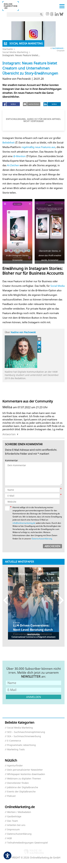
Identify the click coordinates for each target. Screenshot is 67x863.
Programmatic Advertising (21, 745)
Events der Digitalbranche (21, 791)
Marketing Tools (16, 749)
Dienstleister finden (18, 783)
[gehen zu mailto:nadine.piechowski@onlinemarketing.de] (39, 339)
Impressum (13, 829)
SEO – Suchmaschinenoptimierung (26, 732)
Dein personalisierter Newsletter (25, 770)
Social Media (57, 285)
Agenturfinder (15, 765)
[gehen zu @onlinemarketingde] (52, 15)
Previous (7, 600)
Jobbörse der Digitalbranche (22, 787)
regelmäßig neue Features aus (38, 147)
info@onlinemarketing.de (24, 523)
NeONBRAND (58, 48)
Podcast (11, 796)
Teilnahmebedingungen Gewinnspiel (27, 842)
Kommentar (11, 460)
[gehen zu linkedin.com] (57, 15)
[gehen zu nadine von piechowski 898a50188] (39, 347)
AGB (9, 838)
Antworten (9, 434)
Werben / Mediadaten (19, 812)
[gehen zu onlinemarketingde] (47, 14)
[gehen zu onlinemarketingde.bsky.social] (61, 15)
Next (60, 600)
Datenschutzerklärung (42, 538)
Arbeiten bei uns (16, 825)
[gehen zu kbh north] (39, 343)
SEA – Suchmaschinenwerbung (24, 736)
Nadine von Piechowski (23, 332)
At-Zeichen (13, 165)
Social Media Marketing (15, 52)
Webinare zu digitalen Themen (24, 778)
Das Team (12, 821)
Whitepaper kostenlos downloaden (26, 774)
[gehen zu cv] (39, 351)
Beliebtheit (8, 142)
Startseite (7, 49)
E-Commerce (14, 740)
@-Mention (19, 156)
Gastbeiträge (14, 816)
